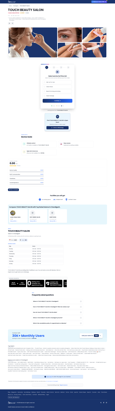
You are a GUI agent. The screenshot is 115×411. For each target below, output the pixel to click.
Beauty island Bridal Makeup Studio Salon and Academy (65, 355)
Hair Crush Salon (36, 353)
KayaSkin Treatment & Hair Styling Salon (17, 371)
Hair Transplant (71, 362)
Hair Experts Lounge (38, 369)
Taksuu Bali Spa (45, 353)
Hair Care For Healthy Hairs (37, 367)
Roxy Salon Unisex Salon (82, 365)
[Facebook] (103, 403)
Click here (49, 376)
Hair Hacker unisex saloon (58, 364)
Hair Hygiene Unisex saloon (50, 365)
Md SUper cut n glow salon (61, 362)
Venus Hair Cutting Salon (34, 364)
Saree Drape (82, 392)
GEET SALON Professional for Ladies (35, 351)
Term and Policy (27, 394)
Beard (38, 392)
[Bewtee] (11, 403)
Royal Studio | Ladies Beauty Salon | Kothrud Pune (93, 350)
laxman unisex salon (54, 353)
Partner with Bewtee (14, 397)
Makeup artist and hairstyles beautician (35, 350)
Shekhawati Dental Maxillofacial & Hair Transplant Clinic (21, 348)
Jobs (99, 392)
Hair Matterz (50, 362)
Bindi (71, 392)
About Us (10, 394)
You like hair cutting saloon (21, 364)
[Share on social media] (9, 23)
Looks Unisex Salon (12, 362)
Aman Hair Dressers (74, 369)
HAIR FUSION (30, 362)
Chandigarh (15, 5)
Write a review (13, 190)
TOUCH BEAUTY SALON (80, 367)
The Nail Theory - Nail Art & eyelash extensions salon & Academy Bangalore (52, 348)
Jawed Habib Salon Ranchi (90, 353)
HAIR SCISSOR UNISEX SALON (62, 369)
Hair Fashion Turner (32, 371)
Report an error (63, 385)
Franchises (104, 392)
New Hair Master (69, 364)
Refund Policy (41, 394)
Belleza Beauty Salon (82, 351)
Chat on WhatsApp (58, 127)
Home (10, 5)
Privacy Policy (17, 394)
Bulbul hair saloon (90, 367)
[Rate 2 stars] (13, 16)
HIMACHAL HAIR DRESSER (49, 369)
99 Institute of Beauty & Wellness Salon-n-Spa (19, 367)
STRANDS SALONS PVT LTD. (82, 362)
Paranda (43, 392)
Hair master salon (62, 365)
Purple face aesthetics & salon (30, 355)
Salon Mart (92, 362)
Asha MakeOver (49, 350)
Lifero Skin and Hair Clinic (60, 350)
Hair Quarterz (83, 369)
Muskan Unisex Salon (46, 364)
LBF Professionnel (72, 351)
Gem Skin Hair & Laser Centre (15, 353)
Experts (89, 392)
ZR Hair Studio (11, 350)
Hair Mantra (10, 364)
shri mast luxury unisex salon (74, 350)
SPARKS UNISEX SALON (49, 367)
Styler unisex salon (21, 351)
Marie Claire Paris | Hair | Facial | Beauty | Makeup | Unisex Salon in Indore (87, 348)
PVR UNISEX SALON (12, 351)
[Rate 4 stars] (17, 16)
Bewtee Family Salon (20, 350)
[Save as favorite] (12, 23)
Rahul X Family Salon (78, 353)
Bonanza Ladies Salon (62, 351)
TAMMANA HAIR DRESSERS (27, 369)
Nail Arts (57, 392)
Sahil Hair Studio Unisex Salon (14, 355)
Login (47, 394)
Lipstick (76, 392)
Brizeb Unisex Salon (71, 365)
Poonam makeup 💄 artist (94, 351)
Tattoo (67, 392)
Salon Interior (50, 392)
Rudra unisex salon (27, 353)
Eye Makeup (27, 392)
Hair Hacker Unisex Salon (79, 364)
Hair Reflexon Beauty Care (40, 362)
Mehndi (62, 392)
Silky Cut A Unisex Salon (61, 367)
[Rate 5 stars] (19, 16)
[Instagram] (106, 403)
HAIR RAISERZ (70, 367)
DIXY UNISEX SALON (22, 362)
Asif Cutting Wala (92, 369)
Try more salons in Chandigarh (52, 381)
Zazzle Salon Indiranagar (50, 351)
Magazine (14, 392)
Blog (9, 392)
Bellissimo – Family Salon (66, 353)
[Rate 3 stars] (15, 16)
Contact (35, 394)
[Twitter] (100, 403)
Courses (94, 392)
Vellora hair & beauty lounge (44, 355)
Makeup (34, 392)
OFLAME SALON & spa (101, 362)
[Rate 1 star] (12, 16)
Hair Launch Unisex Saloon (14, 369)
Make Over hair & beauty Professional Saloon (18, 365)
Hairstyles (20, 392)
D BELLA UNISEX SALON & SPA (36, 365)
